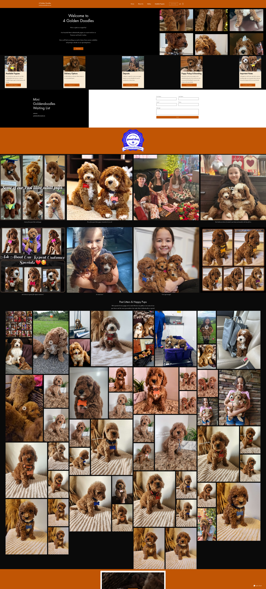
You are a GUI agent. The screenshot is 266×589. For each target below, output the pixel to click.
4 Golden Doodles (45, 3)
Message (158, 107)
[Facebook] (180, 4)
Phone (179, 102)
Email (158, 102)
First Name (158, 96)
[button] (183, 4)
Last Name (181, 96)
